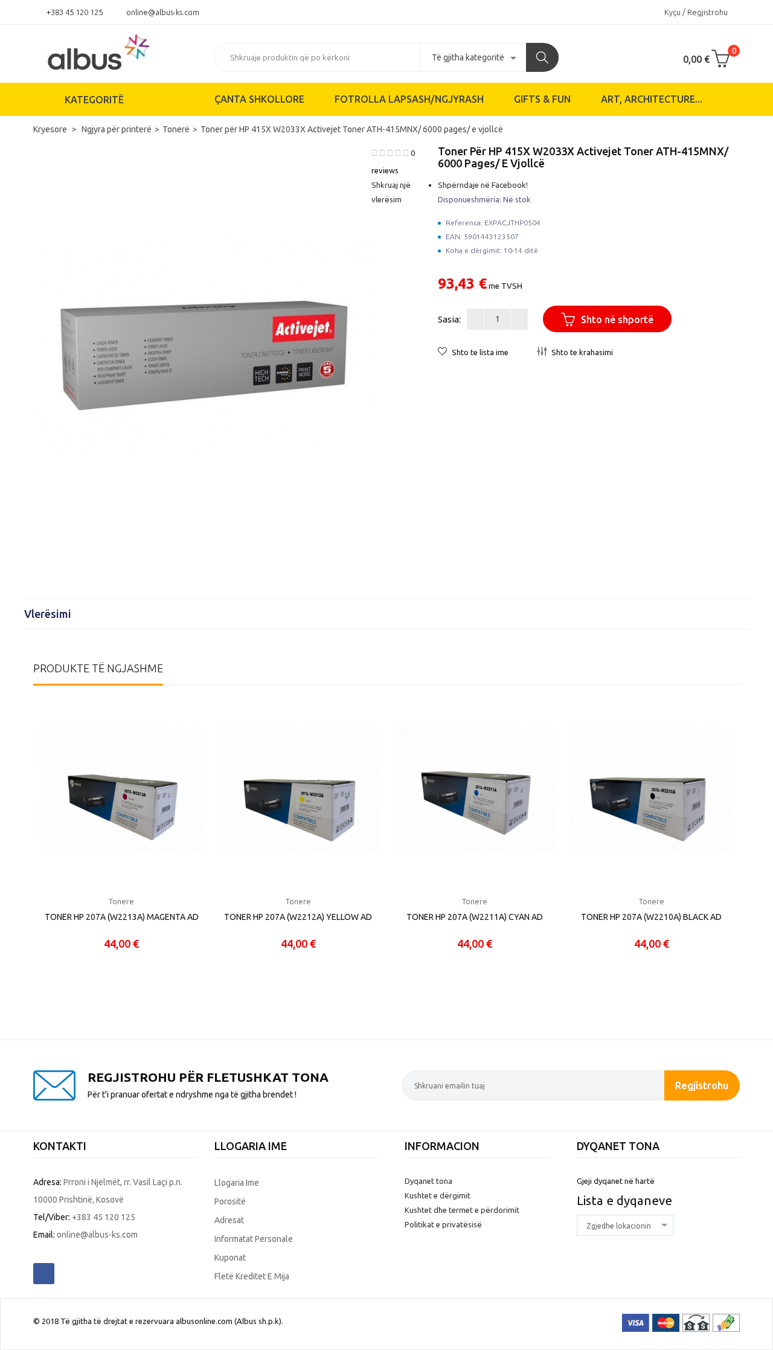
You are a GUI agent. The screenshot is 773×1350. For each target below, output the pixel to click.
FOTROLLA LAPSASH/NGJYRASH (409, 99)
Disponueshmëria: (469, 199)
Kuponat (230, 1257)
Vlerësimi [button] (49, 614)
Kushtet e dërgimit (437, 1195)
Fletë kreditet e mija (251, 1276)
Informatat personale (253, 1239)
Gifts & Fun (542, 99)
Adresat (229, 1220)
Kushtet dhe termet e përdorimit (462, 1210)
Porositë (230, 1201)
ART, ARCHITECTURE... (651, 99)
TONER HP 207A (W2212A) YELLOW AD (298, 917)
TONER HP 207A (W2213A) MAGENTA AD (122, 917)
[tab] (386, 614)
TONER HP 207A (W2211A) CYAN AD (474, 917)
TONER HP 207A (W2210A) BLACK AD (651, 917)
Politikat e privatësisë (443, 1224)
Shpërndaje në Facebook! (483, 185)
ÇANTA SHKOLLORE (259, 99)
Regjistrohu (701, 1085)
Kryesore (51, 129)
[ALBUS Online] (114, 51)
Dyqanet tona (428, 1181)
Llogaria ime (236, 1183)
